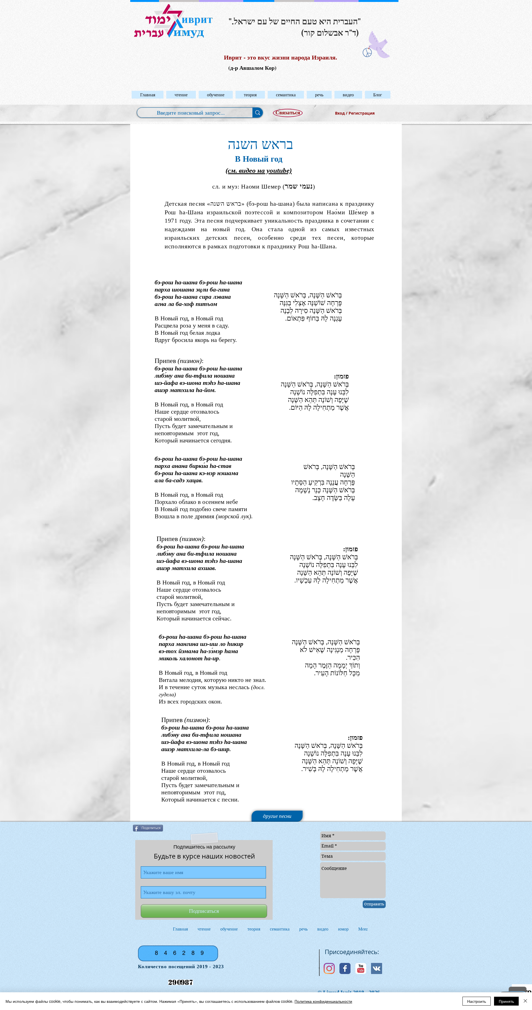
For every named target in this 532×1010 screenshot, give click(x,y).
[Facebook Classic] (345, 968)
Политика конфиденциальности (323, 1001)
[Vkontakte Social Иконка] (376, 968)
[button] (181, 95)
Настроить (476, 1001)
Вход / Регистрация (355, 113)
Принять (506, 1001)
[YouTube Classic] (360, 968)
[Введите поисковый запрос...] (257, 112)
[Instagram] (329, 968)
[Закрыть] (525, 1001)
